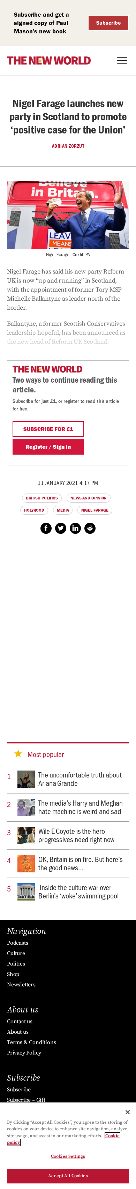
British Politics (42, 498)
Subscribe (108, 22)
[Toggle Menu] (122, 60)
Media (63, 510)
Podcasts (17, 942)
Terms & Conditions (31, 1042)
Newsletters (21, 984)
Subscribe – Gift (26, 1100)
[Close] (127, 1112)
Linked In (75, 528)
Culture (16, 953)
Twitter (60, 528)
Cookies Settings (68, 1156)
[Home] (49, 60)
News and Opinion (88, 498)
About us (17, 1031)
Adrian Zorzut (68, 146)
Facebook (46, 528)
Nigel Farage (94, 510)
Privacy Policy (24, 1052)
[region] (68, 1145)
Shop (13, 974)
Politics (16, 963)
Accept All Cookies (68, 1176)
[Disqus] (68, 631)
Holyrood (34, 510)
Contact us (19, 1021)
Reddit (90, 528)
